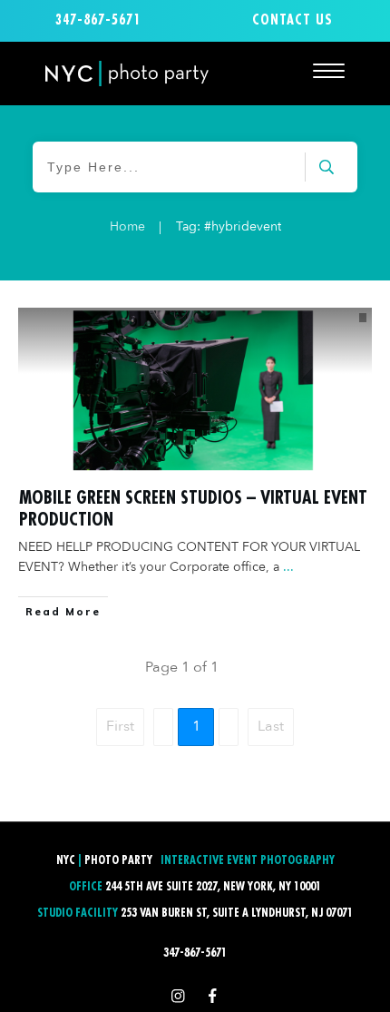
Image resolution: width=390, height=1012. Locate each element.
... (288, 566)
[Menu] (329, 70)
